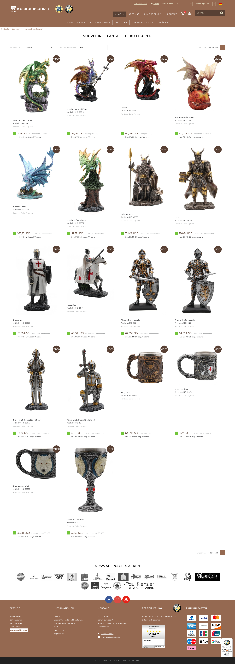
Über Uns (134, 14)
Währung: (200, 4)
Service (15, 608)
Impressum (59, 634)
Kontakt (172, 14)
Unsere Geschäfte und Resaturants (68, 620)
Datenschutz (59, 630)
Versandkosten (16, 623)
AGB (56, 627)
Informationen (64, 608)
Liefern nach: (167, 4)
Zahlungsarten (16, 620)
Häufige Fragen (153, 14)
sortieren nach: (16, 47)
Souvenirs (121, 22)
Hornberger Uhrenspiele (64, 623)
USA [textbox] (178, 4)
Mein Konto (15, 627)
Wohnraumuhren (100, 22)
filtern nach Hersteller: (67, 47)
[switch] (226, 654)
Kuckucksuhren (75, 22)
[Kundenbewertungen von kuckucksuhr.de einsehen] (153, 637)
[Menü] (231, 639)
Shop (118, 14)
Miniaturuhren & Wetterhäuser (150, 22)
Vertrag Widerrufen (19, 630)
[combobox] (183, 4)
